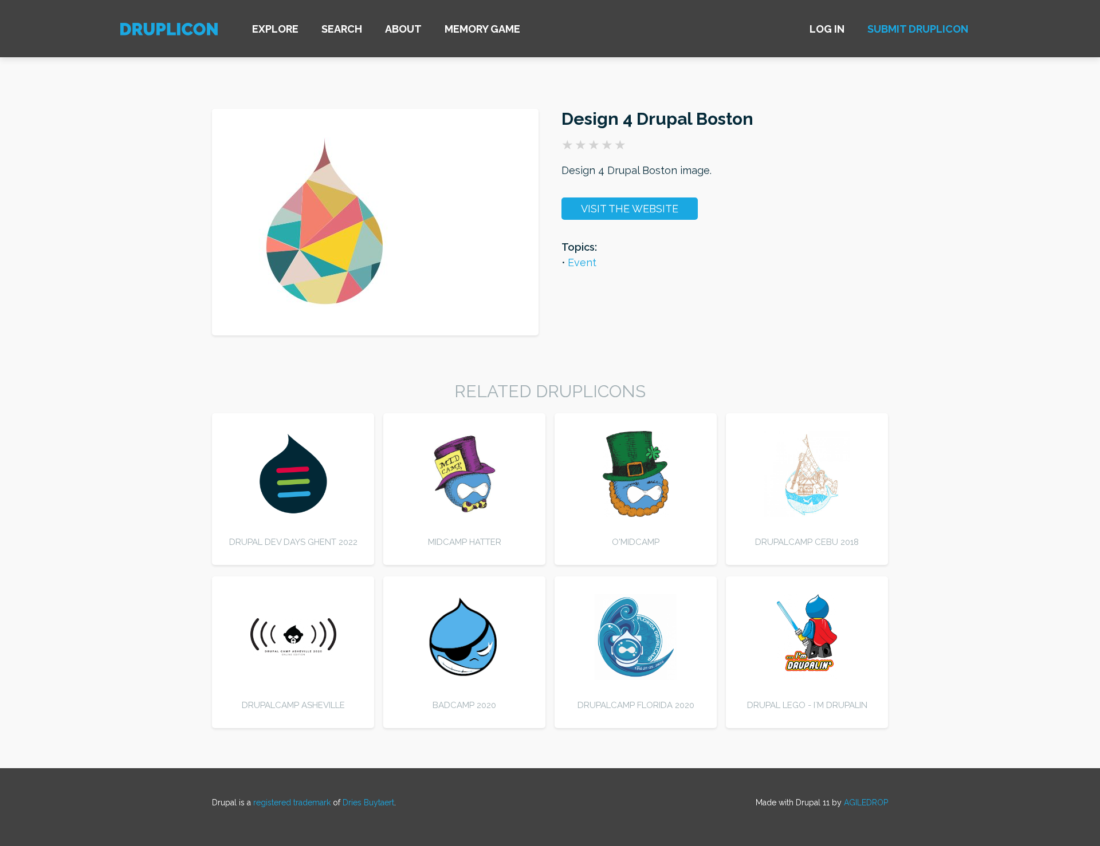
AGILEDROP (866, 802)
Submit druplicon (917, 29)
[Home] (169, 30)
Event (582, 262)
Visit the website (629, 209)
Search (341, 29)
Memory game (482, 29)
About (403, 29)
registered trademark (292, 802)
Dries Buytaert (368, 802)
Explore (275, 29)
